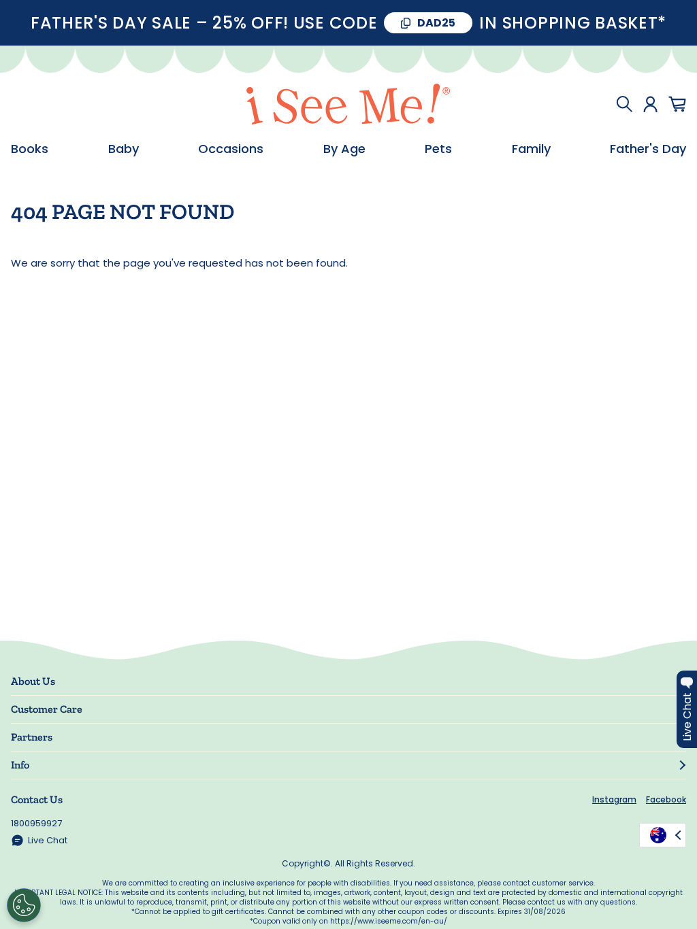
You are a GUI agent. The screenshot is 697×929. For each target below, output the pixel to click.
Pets (438, 149)
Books (29, 149)
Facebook (666, 799)
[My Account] (650, 104)
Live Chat (47, 840)
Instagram (614, 799)
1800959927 (36, 823)
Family (531, 149)
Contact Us (37, 799)
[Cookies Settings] (24, 905)
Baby (123, 149)
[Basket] (677, 104)
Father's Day (648, 149)
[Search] (624, 104)
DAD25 (436, 23)
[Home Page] (348, 104)
